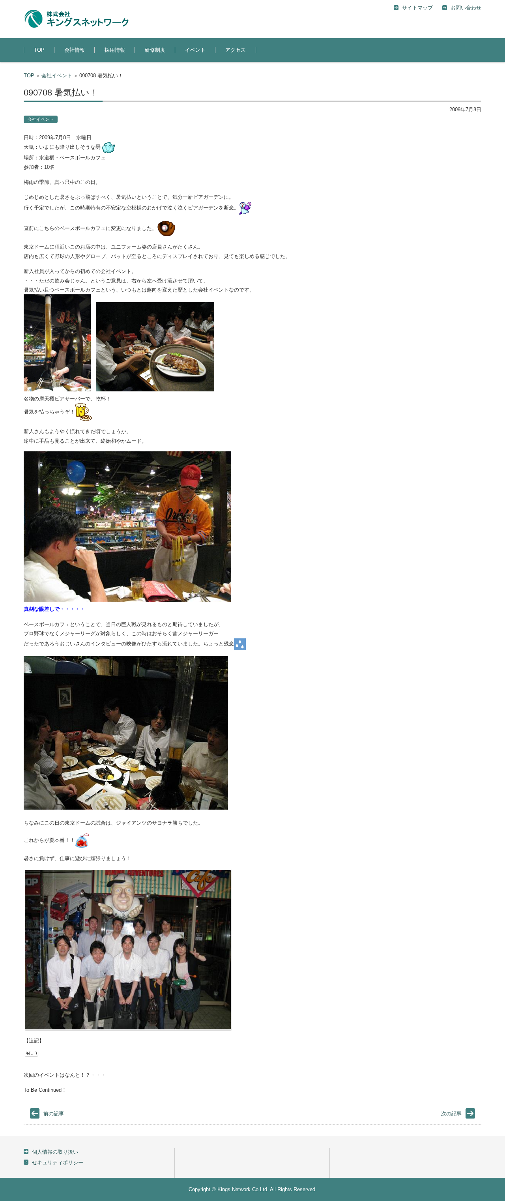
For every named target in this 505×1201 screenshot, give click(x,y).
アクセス (235, 50)
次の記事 (451, 1114)
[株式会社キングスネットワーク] (76, 19)
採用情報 (115, 50)
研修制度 (155, 50)
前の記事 (53, 1114)
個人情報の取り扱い (55, 1152)
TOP (39, 50)
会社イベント (56, 76)
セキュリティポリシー (57, 1162)
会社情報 (74, 50)
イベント (195, 50)
